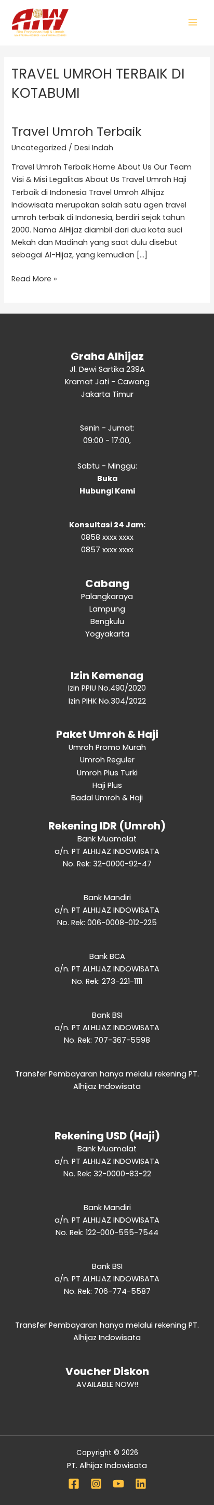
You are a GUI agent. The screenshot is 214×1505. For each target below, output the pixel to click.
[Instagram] (96, 1483)
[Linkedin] (140, 1483)
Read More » (34, 278)
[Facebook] (73, 1483)
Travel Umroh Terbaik (76, 131)
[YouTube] (118, 1483)
